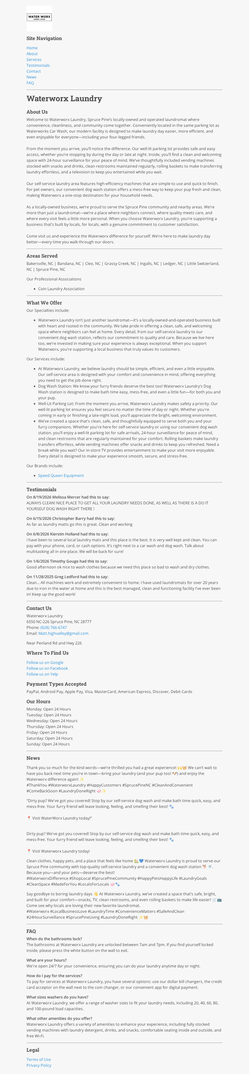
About (32, 53)
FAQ (30, 82)
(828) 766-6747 (53, 627)
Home (32, 48)
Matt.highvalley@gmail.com (63, 633)
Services (34, 59)
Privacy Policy (39, 1065)
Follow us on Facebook (47, 668)
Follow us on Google (45, 662)
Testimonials (38, 65)
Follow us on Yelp (42, 674)
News (31, 77)
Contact (34, 71)
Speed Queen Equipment (61, 475)
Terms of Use (39, 1059)
